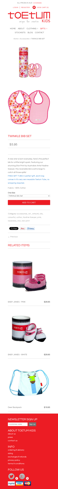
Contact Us (12, 441)
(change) (37, 3)
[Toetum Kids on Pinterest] (27, 479)
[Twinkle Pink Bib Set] (29, 109)
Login (15, 7)
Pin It (22, 228)
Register (25, 7)
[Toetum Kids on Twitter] (11, 479)
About (21, 29)
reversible (12, 221)
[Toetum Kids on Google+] (22, 479)
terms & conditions (16, 464)
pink (39, 217)
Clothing (32, 29)
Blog (30, 33)
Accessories (24, 39)
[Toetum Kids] (29, 18)
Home (13, 29)
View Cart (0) (43, 7)
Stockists (20, 33)
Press (10, 437)
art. (29, 214)
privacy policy (14, 460)
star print (26, 221)
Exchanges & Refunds (17, 457)
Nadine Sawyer (29, 217)
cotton (19, 217)
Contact (39, 33)
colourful (11, 217)
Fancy (31, 228)
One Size (11, 193)
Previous (14, 237)
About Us (12, 434)
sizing (10, 453)
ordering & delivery (16, 450)
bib (41, 214)
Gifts (43, 29)
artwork (35, 214)
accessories (22, 214)
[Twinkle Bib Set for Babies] (29, 63)
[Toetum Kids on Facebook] (17, 479)
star (19, 221)
